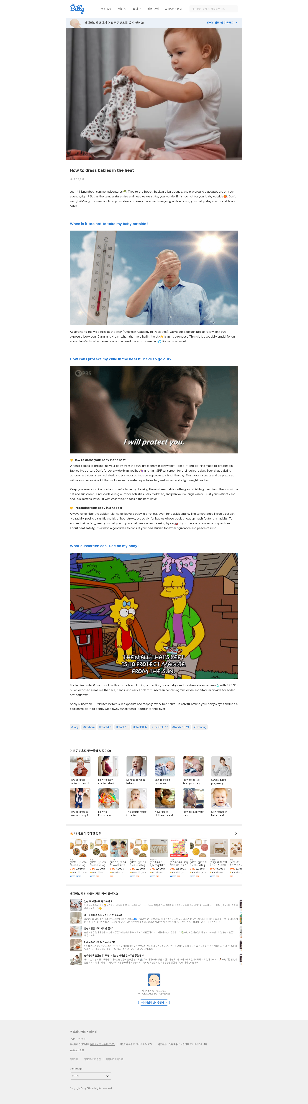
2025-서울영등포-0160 (102, 1044)
